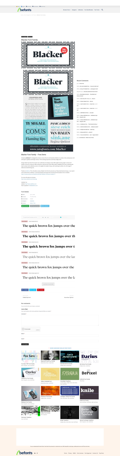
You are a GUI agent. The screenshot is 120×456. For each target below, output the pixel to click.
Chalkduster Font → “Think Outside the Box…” (89, 124)
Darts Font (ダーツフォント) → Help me (87, 98)
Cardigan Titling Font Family (67, 396)
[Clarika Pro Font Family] (30, 372)
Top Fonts (101, 453)
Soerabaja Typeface (65, 381)
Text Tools (96, 10)
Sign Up (23, 6)
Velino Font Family (45, 413)
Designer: (24, 201)
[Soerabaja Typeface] (69, 373)
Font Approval (88, 453)
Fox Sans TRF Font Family (27, 363)
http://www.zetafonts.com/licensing (29, 179)
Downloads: (25, 198)
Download (26, 206)
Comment (23, 314)
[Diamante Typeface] (30, 410)
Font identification (88, 10)
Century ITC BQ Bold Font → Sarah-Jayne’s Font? (89, 88)
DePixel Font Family (85, 379)
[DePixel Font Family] (89, 372)
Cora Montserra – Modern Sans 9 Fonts (86, 137)
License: (24, 203)
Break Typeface (64, 420)
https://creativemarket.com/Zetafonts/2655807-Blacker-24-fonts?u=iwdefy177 (38, 174)
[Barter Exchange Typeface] (89, 412)
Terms (65, 453)
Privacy (70, 453)
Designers (74, 10)
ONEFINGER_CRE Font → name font (87, 112)
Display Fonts (63, 365)
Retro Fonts (75, 382)
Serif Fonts (34, 15)
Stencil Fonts (68, 365)
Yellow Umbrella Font (46, 381)
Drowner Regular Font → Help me (86, 101)
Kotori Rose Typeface (68, 297)
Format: (24, 196)
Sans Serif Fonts (31, 365)
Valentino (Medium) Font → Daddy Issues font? (89, 126)
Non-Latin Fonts (63, 398)
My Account (29, 6)
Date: (23, 194)
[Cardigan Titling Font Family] (69, 390)
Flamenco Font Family (46, 396)
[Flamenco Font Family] (50, 390)
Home (22, 15)
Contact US (95, 453)
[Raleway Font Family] (30, 393)
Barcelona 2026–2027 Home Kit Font (90, 91)
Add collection (45, 206)
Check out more (35, 206)
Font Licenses (80, 453)
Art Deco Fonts (63, 382)
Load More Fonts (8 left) (48, 284)
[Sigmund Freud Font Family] (50, 355)
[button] (102, 10)
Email (22, 338)
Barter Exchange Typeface (86, 420)
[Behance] (34, 453)
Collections (80, 10)
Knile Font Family (84, 400)
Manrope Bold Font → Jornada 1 (86, 132)
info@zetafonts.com (33, 185)
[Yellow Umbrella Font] (50, 373)
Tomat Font (82, 83)
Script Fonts (51, 362)
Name (23, 333)
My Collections (36, 6)
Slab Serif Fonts (95, 402)
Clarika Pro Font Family (27, 378)
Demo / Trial (32, 203)
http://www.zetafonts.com (30, 184)
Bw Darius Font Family (85, 364)
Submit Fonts (43, 6)
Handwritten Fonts (44, 362)
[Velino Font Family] (50, 408)
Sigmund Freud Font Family (48, 361)
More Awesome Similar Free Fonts (60, 348)
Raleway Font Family (26, 402)
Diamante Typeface (26, 417)
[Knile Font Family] (89, 392)
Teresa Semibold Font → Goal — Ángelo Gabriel (89, 134)
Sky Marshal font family (66, 363)
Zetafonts (28, 171)
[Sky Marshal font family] (69, 356)
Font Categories (27, 15)
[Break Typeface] (69, 412)
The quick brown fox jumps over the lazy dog (49, 226)
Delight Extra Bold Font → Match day (87, 129)
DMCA (74, 453)
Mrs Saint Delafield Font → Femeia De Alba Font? (89, 86)
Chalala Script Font (27, 297)
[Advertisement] (60, 25)
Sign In (18, 6)
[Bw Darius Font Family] (89, 356)
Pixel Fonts (82, 380)
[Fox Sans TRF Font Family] (30, 356)
